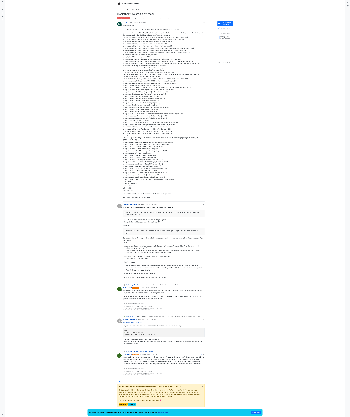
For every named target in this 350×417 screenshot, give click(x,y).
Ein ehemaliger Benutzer (130, 204)
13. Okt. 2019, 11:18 (151, 288)
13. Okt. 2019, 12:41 (151, 354)
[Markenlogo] (119, 3)
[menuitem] (347, 2)
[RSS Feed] (168, 18)
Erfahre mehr (163, 412)
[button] (2, 411)
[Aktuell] (2, 9)
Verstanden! (256, 412)
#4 (204, 319)
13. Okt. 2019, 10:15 (149, 204)
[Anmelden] (347, 2)
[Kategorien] (2, 5)
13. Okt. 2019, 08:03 (140, 23)
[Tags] (2, 13)
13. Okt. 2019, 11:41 (149, 319)
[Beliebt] (2, 16)
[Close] (202, 386)
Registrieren (123, 404)
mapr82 (125, 23)
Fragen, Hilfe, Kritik (124, 18)
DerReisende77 (127, 288)
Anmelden (132, 404)
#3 (204, 288)
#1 (204, 23)
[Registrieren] (347, 5)
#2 (204, 204)
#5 (204, 354)
